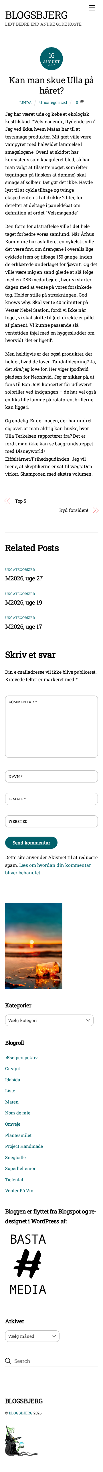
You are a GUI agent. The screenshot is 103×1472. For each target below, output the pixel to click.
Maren (12, 1102)
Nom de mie (17, 1113)
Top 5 (20, 501)
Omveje (12, 1124)
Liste (10, 1090)
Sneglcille (15, 1157)
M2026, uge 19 (23, 602)
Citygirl (13, 1068)
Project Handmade (24, 1146)
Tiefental (14, 1179)
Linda (25, 102)
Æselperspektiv (21, 1057)
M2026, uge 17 (23, 626)
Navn (16, 776)
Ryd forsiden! (73, 510)
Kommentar (23, 702)
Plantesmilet (18, 1135)
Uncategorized (53, 102)
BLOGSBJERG (21, 1413)
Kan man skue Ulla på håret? (51, 85)
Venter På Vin (19, 1190)
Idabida (12, 1079)
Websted (18, 821)
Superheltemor (20, 1168)
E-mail (17, 799)
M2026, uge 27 (23, 578)
